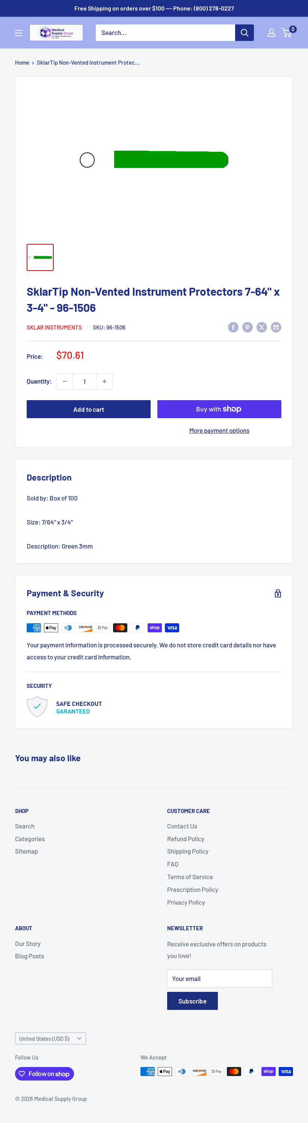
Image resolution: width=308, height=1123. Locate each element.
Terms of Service (190, 876)
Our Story (28, 943)
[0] (286, 32)
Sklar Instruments (54, 327)
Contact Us (182, 826)
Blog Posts (29, 956)
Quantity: (39, 381)
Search (25, 826)
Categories (30, 838)
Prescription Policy (192, 889)
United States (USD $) (44, 1038)
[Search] (244, 32)
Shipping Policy (187, 851)
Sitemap (26, 851)
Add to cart (88, 409)
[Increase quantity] (104, 381)
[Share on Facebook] (233, 326)
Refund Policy (185, 838)
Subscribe (192, 1001)
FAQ (172, 864)
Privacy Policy (186, 902)
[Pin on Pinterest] (247, 326)
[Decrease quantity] (64, 381)
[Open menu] (19, 33)
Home (22, 62)
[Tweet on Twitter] (262, 326)
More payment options (219, 430)
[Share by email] (276, 326)
